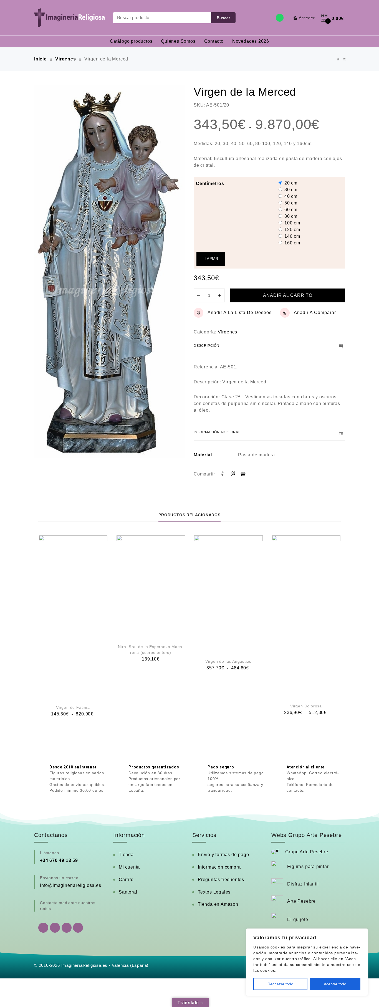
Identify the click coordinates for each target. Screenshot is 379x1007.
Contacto (214, 41)
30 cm (290, 189)
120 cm (292, 229)
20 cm (290, 183)
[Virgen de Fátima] (73, 617)
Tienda (126, 854)
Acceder (307, 18)
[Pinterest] (78, 928)
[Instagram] (67, 928)
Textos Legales (214, 892)
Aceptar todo (335, 984)
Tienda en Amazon (218, 904)
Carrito (126, 879)
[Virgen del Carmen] (338, 59)
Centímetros (210, 183)
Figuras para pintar (308, 866)
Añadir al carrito (287, 295)
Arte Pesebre (301, 901)
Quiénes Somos (178, 41)
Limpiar (210, 259)
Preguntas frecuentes (221, 879)
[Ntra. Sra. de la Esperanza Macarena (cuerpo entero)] (151, 586)
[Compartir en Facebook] (223, 474)
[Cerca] (362, 933)
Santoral (128, 892)
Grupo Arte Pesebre (306, 851)
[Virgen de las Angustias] (228, 593)
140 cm (292, 236)
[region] (307, 962)
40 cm (290, 196)
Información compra (219, 867)
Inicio (40, 59)
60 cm (290, 209)
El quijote (297, 919)
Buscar (223, 18)
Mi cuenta (129, 867)
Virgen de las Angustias (228, 661)
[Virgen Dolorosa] (306, 616)
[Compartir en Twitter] (233, 474)
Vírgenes (65, 59)
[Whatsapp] (280, 18)
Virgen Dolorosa (306, 706)
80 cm (290, 216)
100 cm (292, 223)
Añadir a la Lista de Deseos (240, 312)
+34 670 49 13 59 (59, 860)
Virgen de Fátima (73, 707)
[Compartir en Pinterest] (243, 474)
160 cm (292, 243)
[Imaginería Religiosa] (69, 17)
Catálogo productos (131, 41)
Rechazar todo (280, 984)
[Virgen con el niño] (344, 59)
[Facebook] (55, 928)
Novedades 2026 (250, 41)
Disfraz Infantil (303, 884)
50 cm (290, 203)
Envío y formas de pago (223, 854)
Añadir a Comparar (315, 312)
